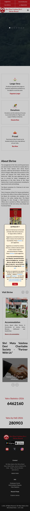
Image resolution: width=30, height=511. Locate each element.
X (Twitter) (20, 274)
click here (20, 240)
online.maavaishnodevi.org (15, 280)
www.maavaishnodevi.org (15, 279)
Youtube (8, 276)
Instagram (14, 276)
